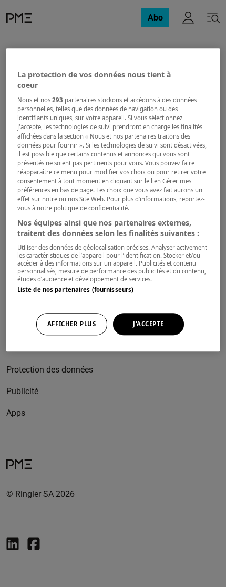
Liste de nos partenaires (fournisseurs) (75, 290)
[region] (113, 199)
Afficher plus (71, 324)
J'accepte (148, 324)
